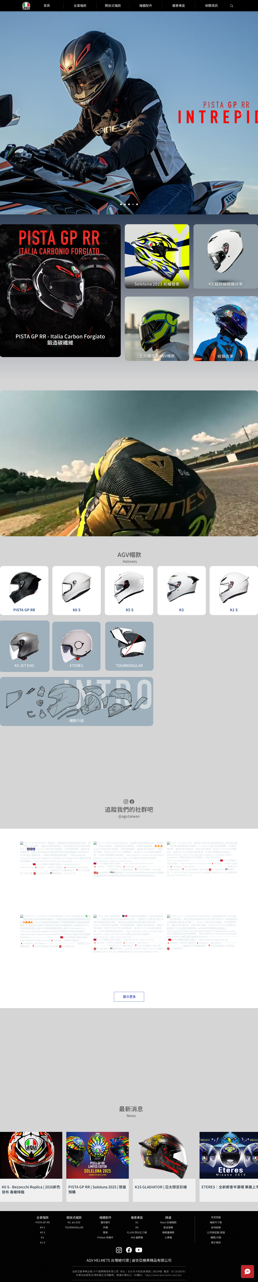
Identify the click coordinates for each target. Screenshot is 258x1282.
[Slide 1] (137, 204)
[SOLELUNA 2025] (121, 204)
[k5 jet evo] (129, 204)
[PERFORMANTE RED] (125, 204)
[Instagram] (119, 1250)
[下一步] (240, 113)
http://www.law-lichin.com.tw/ (163, 1275)
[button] (168, 1217)
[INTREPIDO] (133, 204)
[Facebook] (129, 1250)
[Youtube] (139, 1250)
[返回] (17, 113)
